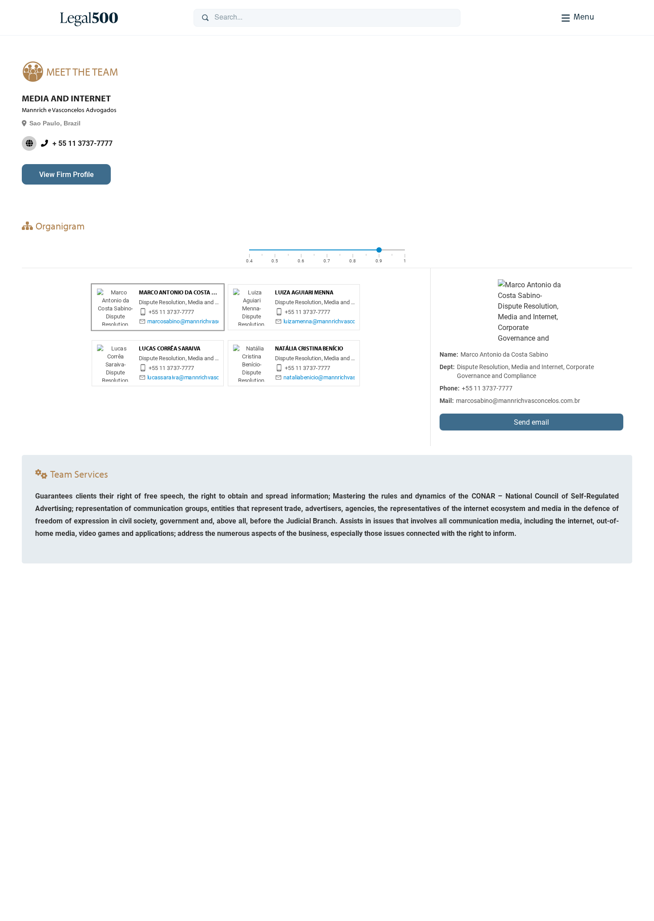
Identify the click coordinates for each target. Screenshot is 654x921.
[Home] (119, 18)
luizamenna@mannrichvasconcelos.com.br (337, 321)
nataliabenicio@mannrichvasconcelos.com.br (340, 377)
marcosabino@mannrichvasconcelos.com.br (203, 321)
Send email (531, 422)
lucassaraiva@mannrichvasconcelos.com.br (202, 377)
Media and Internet (66, 98)
